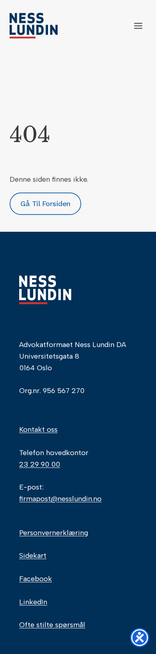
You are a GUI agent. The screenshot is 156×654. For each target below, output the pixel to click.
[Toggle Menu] (138, 26)
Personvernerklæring (53, 532)
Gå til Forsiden (45, 203)
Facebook (35, 578)
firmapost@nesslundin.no (60, 498)
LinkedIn (33, 602)
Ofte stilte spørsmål (52, 624)
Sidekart (32, 555)
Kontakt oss (38, 429)
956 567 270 (63, 390)
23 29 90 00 (39, 464)
